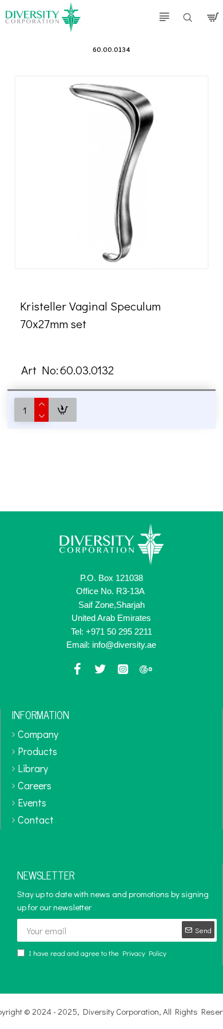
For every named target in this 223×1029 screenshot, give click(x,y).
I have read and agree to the (97, 953)
